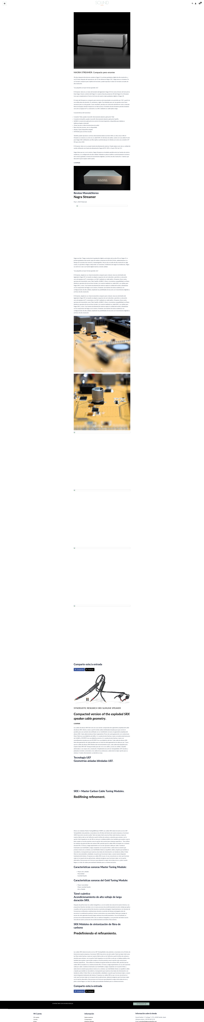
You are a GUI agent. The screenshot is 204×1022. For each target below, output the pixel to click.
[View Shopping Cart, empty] (199, 3)
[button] (192, 3)
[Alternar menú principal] (4, 3)
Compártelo (80, 669)
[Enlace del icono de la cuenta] (195, 3)
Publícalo (90, 669)
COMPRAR (77, 723)
